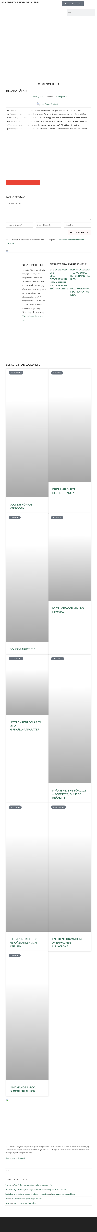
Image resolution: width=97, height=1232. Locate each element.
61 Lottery (8, 1185)
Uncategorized (61, 96)
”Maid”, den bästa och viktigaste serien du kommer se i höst (33, 1185)
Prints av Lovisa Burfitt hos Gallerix (25, 1203)
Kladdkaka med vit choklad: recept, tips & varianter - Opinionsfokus (27, 1194)
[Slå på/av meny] (48, 57)
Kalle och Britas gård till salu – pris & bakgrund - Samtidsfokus (25, 1189)
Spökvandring (59, 288)
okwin (7, 1199)
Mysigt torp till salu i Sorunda (56, 1189)
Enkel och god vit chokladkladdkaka (63, 1194)
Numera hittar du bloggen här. (16, 1158)
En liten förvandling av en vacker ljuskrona (67, 943)
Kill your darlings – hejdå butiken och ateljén (24, 943)
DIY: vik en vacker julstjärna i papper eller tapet (26, 1199)
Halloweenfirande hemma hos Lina (79, 291)
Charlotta (8, 1203)
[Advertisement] (48, 37)
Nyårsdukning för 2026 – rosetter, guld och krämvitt (69, 794)
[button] (9, 182)
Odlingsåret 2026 (22, 649)
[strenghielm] (18, 1129)
